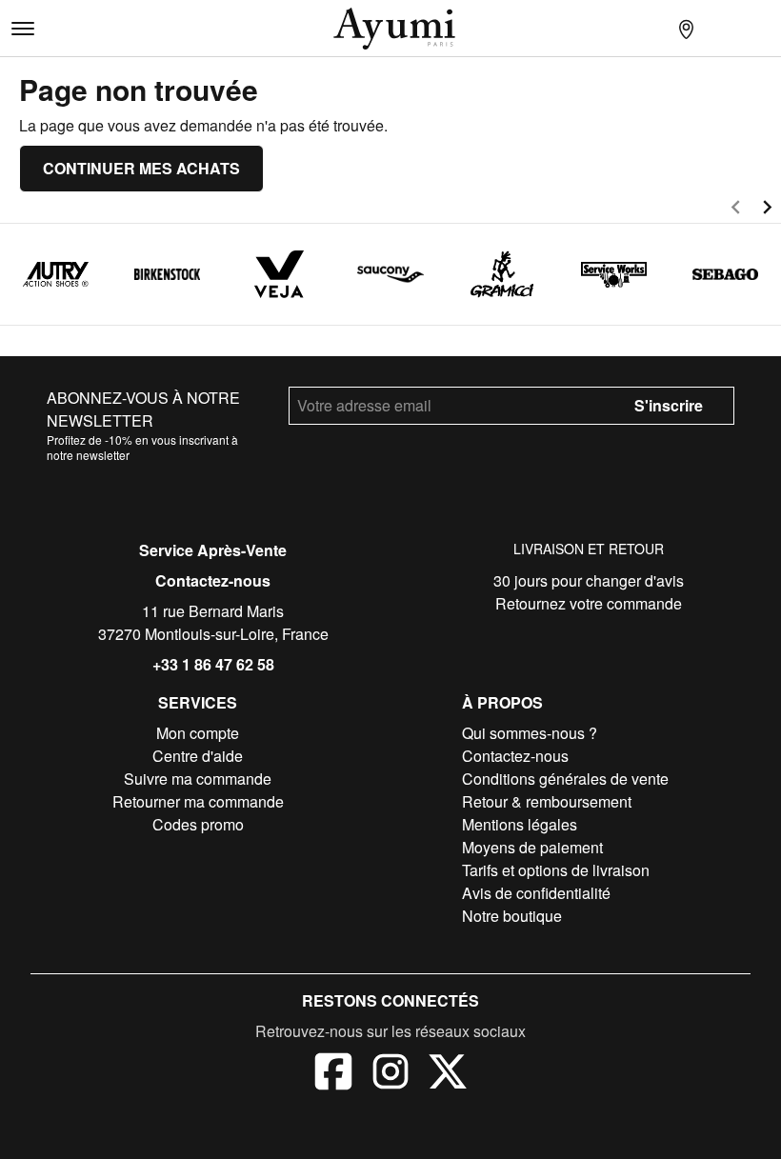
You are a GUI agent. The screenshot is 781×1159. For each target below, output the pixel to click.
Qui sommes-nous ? (529, 733)
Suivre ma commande (197, 778)
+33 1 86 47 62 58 (213, 664)
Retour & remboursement (546, 801)
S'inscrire (668, 405)
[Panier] (762, 29)
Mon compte (197, 733)
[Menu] (23, 28)
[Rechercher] (648, 29)
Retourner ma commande (198, 801)
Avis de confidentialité (536, 893)
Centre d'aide (197, 756)
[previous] (736, 210)
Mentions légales (519, 824)
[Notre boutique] (686, 29)
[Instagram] (390, 1074)
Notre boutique (512, 916)
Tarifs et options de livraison (556, 870)
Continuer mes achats (141, 168)
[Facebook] (333, 1074)
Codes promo (198, 824)
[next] (767, 210)
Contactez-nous (212, 580)
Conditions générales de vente (565, 778)
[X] (448, 1074)
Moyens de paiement (532, 847)
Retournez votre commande (588, 603)
